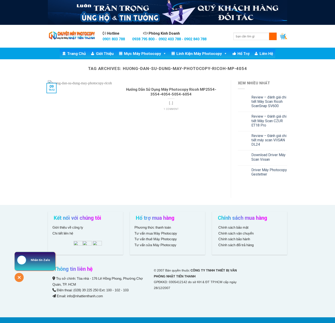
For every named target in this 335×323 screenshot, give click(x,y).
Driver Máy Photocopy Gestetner (269, 172)
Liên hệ (266, 53)
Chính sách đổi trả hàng (235, 245)
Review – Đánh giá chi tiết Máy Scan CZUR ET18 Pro (268, 120)
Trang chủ (76, 53)
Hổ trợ (243, 53)
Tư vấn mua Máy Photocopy (156, 233)
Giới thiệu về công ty (67, 227)
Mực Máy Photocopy (142, 53)
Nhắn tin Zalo (40, 260)
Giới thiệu (105, 53)
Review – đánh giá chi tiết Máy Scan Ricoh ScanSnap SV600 (268, 101)
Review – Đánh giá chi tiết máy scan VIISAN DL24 (268, 140)
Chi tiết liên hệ (63, 233)
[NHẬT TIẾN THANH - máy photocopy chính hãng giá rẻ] (72, 36)
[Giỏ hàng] (283, 36)
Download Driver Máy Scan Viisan (268, 157)
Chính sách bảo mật (233, 227)
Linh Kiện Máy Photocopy (199, 53)
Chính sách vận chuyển (235, 233)
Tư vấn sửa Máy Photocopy (155, 245)
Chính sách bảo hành (233, 239)
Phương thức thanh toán (152, 227)
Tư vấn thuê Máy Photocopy (155, 239)
